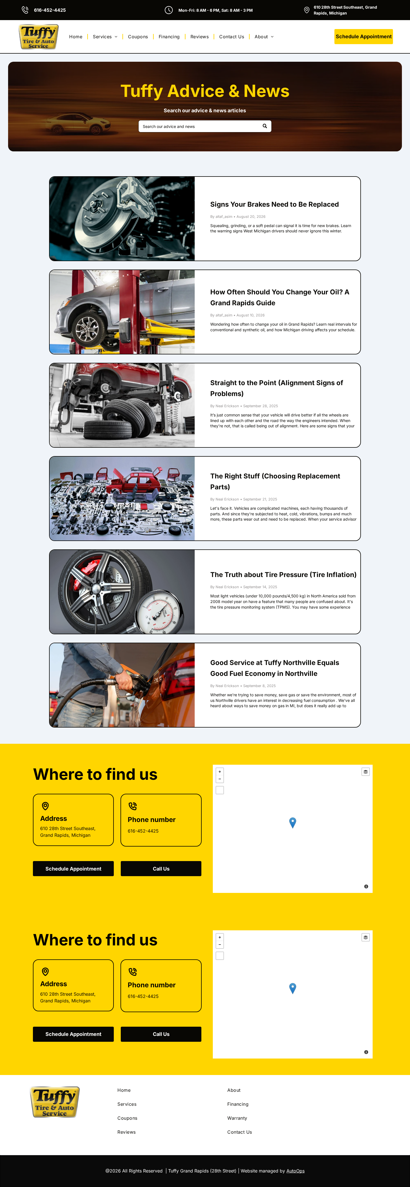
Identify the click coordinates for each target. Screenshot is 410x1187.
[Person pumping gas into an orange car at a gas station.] (122, 685)
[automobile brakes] (122, 219)
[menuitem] (76, 36)
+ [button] (219, 771)
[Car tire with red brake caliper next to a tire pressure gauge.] (122, 592)
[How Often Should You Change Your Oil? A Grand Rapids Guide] (122, 312)
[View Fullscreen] (219, 790)
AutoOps (295, 1171)
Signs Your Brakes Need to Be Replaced (274, 204)
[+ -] (293, 829)
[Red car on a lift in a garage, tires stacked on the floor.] (122, 405)
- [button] (219, 779)
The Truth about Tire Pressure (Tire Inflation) (283, 575)
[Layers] (365, 771)
